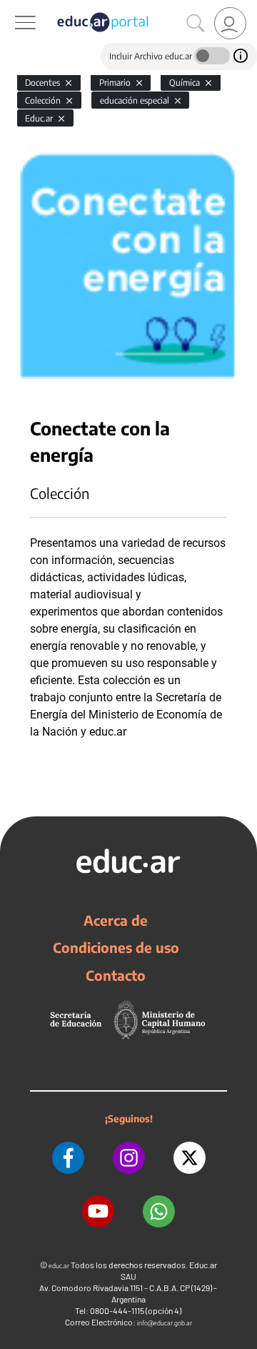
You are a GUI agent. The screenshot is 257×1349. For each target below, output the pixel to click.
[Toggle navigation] (13, 7)
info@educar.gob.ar (164, 1323)
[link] (230, 23)
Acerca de (116, 920)
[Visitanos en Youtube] (98, 1211)
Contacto (116, 975)
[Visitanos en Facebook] (68, 1158)
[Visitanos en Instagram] (129, 1158)
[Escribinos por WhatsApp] (159, 1211)
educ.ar (59, 1266)
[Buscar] (195, 23)
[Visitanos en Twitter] (189, 1158)
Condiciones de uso (116, 947)
